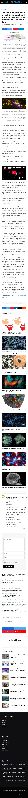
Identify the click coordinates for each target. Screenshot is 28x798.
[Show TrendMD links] (25, 621)
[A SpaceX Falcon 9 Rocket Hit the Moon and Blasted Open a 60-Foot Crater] (5, 656)
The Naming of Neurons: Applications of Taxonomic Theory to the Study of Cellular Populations (13, 575)
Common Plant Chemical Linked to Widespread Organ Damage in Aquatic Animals (18, 698)
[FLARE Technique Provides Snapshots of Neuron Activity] (14, 420)
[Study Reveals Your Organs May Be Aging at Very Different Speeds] (5, 663)
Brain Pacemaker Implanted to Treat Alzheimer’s (14, 487)
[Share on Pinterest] (15, 29)
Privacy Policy (11, 794)
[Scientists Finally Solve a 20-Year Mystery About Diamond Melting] (5, 670)
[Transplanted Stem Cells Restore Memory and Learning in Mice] (14, 459)
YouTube (3, 724)
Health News (4, 746)
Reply (24, 528)
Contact (16, 793)
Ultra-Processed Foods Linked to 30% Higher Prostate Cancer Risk (18, 676)
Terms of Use (18, 794)
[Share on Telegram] (21, 29)
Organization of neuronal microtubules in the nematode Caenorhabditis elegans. (12, 591)
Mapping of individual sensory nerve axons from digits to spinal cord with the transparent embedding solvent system (14, 605)
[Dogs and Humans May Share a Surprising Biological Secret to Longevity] (5, 705)
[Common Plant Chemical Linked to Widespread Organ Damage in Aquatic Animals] (5, 698)
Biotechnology (5, 303)
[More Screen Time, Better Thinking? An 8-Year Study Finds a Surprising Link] (5, 684)
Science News (5, 750)
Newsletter (4, 728)
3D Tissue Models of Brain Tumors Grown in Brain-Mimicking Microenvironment (14, 371)
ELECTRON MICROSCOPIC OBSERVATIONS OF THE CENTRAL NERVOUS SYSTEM (12, 596)
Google (9, 299)
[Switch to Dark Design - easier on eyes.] (24, 2)
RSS (2, 731)
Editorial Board (22, 793)
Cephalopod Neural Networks (7, 582)
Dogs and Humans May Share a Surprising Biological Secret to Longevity (17, 705)
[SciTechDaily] (13, 2)
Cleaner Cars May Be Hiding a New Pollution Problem (17, 690)
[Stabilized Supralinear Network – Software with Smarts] (14, 401)
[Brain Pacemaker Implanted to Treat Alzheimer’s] (14, 479)
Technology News (5, 754)
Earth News (4, 744)
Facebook (4, 720)
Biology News (4, 740)
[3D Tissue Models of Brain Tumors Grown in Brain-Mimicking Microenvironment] (14, 362)
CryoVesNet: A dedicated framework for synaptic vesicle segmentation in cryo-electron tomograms (12, 610)
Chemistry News (5, 742)
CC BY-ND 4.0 (20, 54)
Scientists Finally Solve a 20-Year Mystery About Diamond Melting (18, 669)
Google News (17, 299)
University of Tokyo (21, 303)
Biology (3, 9)
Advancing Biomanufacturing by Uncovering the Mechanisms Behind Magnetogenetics (14, 352)
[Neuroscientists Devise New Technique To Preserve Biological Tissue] (14, 382)
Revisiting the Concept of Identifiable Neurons (10, 579)
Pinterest (4, 726)
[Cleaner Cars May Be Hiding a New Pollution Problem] (5, 691)
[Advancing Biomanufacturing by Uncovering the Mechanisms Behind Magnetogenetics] (14, 343)
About (12, 793)
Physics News (4, 748)
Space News (4, 752)
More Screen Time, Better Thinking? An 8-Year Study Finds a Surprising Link (18, 684)
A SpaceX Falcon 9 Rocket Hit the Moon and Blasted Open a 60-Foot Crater (18, 656)
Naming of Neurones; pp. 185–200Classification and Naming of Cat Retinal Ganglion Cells (14, 586)
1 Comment (20, 24)
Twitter (3, 722)
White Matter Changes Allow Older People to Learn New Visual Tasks (13, 449)
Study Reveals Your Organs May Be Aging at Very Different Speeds (18, 663)
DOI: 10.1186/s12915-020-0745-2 (9, 292)
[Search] (26, 2)
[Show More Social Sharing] (25, 29)
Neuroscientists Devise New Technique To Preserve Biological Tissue (12, 391)
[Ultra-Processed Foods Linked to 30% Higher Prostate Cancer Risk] (5, 677)
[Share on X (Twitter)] (10, 29)
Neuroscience (12, 303)
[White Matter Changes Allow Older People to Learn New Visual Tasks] (14, 440)
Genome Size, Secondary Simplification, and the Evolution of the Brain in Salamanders (13, 615)
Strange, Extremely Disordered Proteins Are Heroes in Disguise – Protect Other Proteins (12, 333)
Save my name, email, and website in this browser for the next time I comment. (13, 561)
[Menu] (2, 2)
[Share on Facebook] (4, 29)
